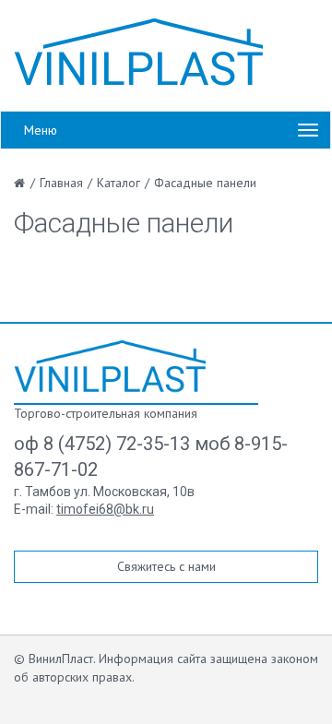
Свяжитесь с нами (166, 566)
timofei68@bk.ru (105, 509)
